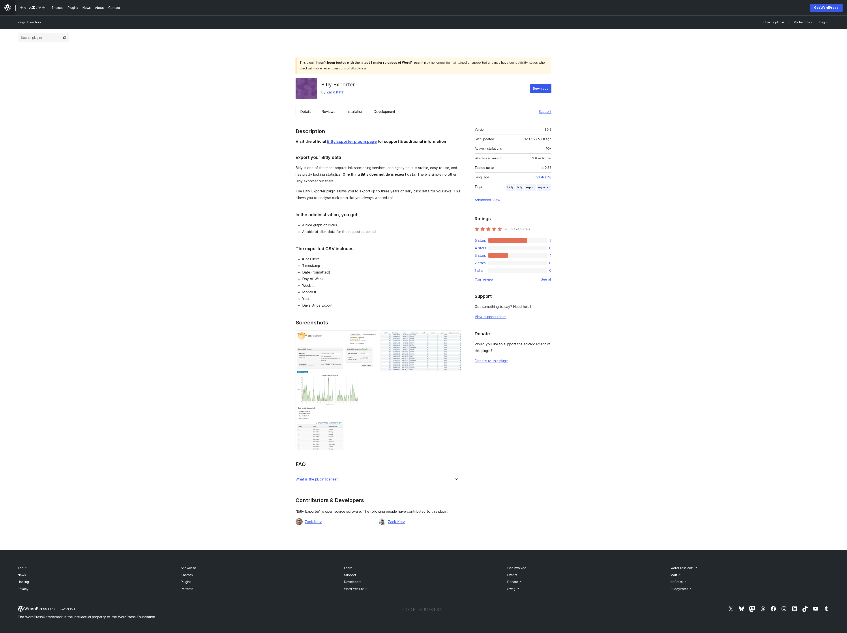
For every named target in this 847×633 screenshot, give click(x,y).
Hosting (23, 582)
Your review (484, 279)
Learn (348, 568)
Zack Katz (335, 92)
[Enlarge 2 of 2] (456, 336)
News (22, 575)
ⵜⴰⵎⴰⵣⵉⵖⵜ (68, 609)
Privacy (23, 589)
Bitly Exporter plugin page (352, 141)
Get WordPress (826, 7)
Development (384, 111)
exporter (544, 187)
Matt (676, 575)
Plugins (186, 582)
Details (305, 111)
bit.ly (510, 187)
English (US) (542, 177)
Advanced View (487, 200)
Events (512, 575)
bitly (520, 187)
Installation (354, 111)
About (22, 568)
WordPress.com (684, 568)
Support (545, 111)
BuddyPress (681, 589)
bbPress (678, 582)
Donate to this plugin (491, 361)
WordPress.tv (355, 589)
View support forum (490, 317)
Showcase (188, 568)
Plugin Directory (29, 22)
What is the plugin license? (317, 479)
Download (541, 88)
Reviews (328, 111)
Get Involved (516, 568)
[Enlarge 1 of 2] (371, 336)
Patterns (187, 589)
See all (546, 279)
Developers (352, 582)
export (530, 187)
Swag (513, 589)
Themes (187, 575)
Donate (514, 582)
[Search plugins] (64, 37)
